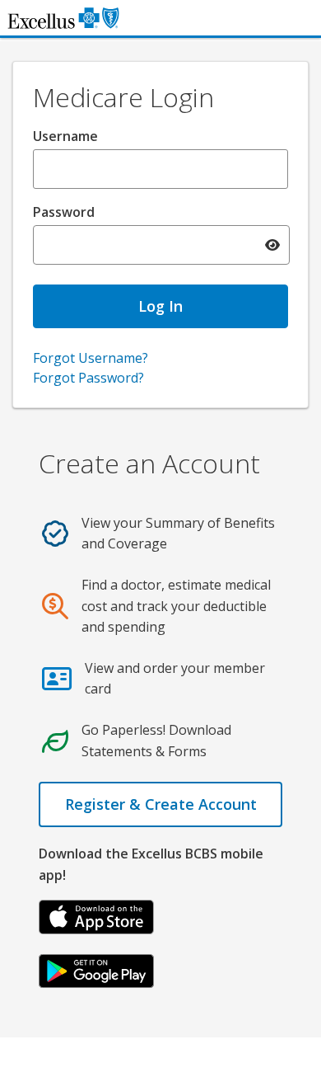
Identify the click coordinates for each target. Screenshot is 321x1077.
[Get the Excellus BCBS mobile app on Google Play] (96, 970)
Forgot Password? (88, 378)
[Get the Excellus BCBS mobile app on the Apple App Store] (96, 915)
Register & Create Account (161, 804)
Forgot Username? (90, 358)
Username (65, 136)
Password (64, 212)
